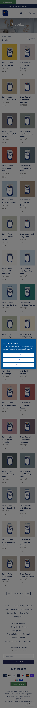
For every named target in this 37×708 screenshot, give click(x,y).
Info (28, 349)
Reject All (18, 364)
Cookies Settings (18, 354)
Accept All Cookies (18, 359)
